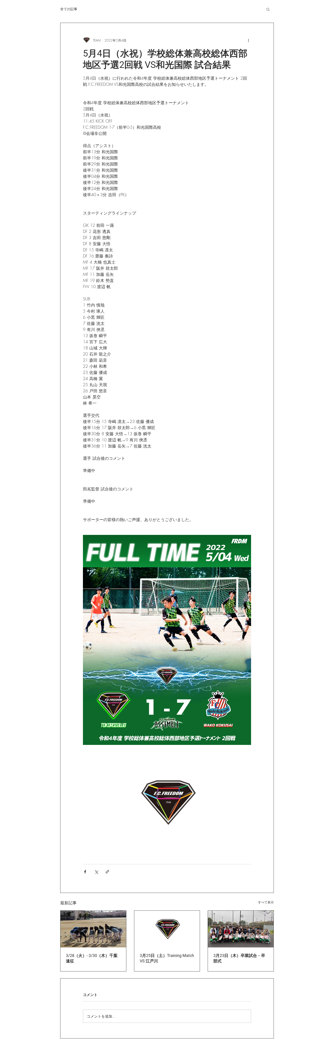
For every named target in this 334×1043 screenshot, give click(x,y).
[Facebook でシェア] (85, 872)
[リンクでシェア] (107, 872)
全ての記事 (68, 9)
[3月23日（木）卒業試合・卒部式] (241, 929)
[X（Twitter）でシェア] (96, 872)
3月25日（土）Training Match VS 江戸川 (167, 958)
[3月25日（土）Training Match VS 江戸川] (167, 929)
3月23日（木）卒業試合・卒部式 (239, 958)
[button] (268, 9)
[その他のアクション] (248, 40)
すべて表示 (266, 902)
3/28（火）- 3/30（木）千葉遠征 (91, 958)
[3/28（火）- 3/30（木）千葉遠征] (93, 929)
